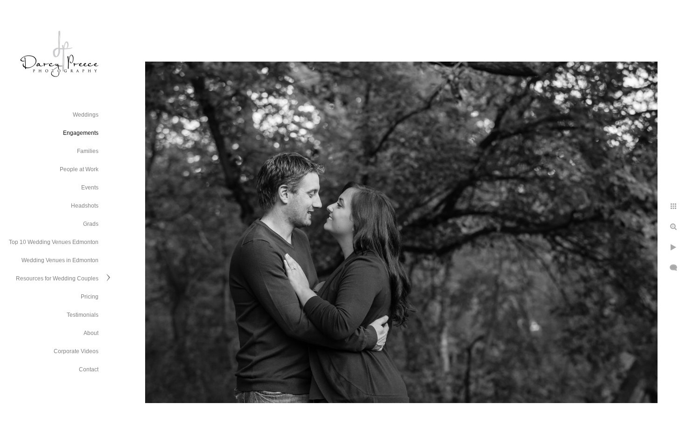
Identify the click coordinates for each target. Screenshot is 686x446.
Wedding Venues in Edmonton (59, 260)
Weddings (85, 115)
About (91, 333)
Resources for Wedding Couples (57, 278)
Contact (88, 369)
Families (87, 151)
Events (89, 187)
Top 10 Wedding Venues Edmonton (53, 242)
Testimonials (82, 315)
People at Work (79, 169)
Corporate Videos (76, 351)
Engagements (80, 133)
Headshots (84, 205)
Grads (90, 224)
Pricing (89, 296)
